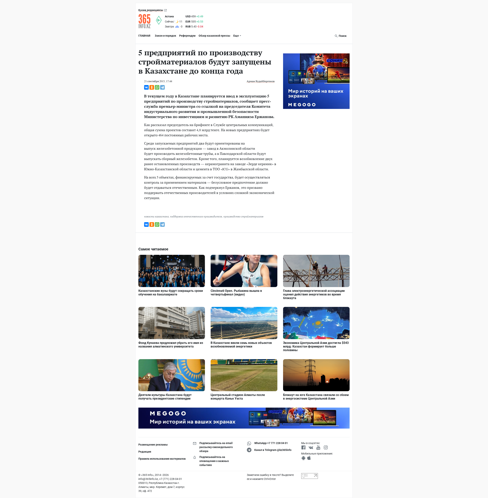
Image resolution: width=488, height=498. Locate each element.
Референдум (187, 35)
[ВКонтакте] (146, 87)
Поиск (342, 35)
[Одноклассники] (151, 87)
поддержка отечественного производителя (196, 216)
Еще (236, 35)
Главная (144, 35)
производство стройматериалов (243, 216)
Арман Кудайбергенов (260, 81)
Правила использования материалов (162, 458)
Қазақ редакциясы (150, 10)
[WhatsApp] (157, 87)
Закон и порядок (165, 35)
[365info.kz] (147, 21)
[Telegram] (162, 87)
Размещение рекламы (153, 444)
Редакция (144, 451)
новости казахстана (156, 216)
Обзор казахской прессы (214, 35)
